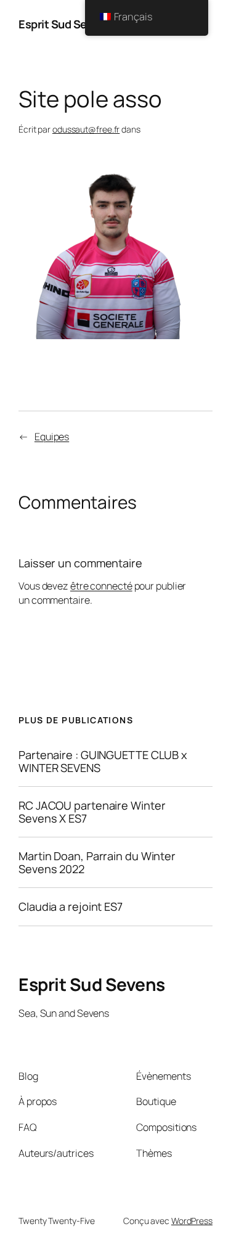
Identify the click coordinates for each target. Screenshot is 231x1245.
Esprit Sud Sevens (64, 24)
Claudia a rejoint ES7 (70, 906)
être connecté (101, 586)
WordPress (192, 1221)
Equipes (51, 436)
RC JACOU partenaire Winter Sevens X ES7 (91, 811)
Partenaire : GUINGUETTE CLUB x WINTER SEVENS (102, 761)
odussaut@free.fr (86, 129)
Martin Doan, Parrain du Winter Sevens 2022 (97, 862)
